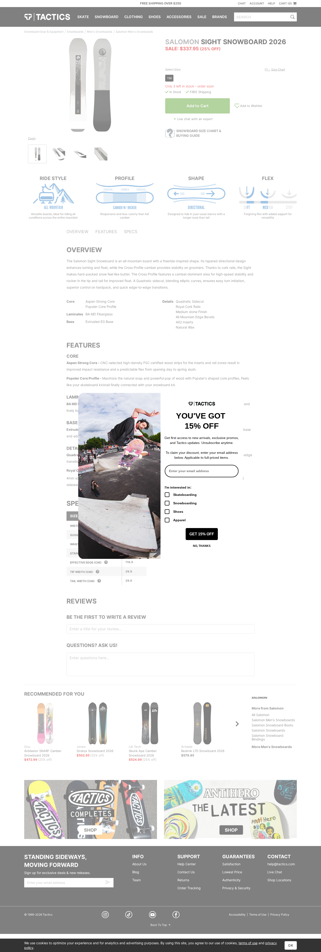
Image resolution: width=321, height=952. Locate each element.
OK (290, 945)
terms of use (248, 943)
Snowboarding (185, 503)
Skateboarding (185, 495)
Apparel (179, 520)
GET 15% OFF (201, 534)
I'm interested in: (178, 487)
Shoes (178, 511)
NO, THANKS (202, 546)
